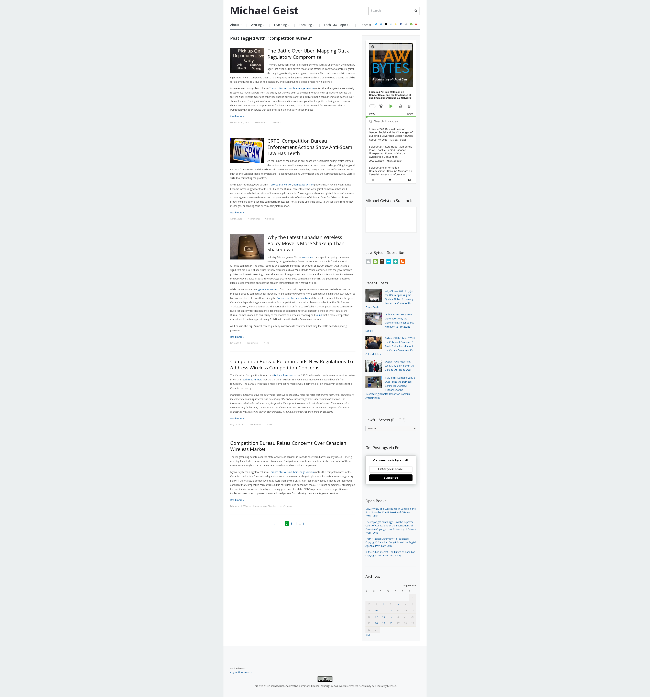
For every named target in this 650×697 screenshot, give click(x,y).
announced (308, 257)
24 (376, 623)
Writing (256, 25)
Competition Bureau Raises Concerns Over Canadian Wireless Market (288, 446)
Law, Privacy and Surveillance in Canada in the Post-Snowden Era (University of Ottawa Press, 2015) (390, 512)
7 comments (254, 218)
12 (390, 610)
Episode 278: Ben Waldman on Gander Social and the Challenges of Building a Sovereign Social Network (391, 133)
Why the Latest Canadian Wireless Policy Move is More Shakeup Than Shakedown (305, 243)
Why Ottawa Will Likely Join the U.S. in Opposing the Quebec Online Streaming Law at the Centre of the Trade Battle (389, 299)
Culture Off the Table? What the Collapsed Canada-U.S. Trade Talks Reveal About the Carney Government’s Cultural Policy (390, 346)
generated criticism (268, 289)
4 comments (252, 342)
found (319, 315)
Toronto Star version (280, 88)
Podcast (365, 25)
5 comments (260, 122)
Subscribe (391, 477)
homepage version (303, 88)
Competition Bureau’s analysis (293, 298)
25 (383, 623)
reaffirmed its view (252, 379)
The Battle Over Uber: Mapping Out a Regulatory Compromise (308, 53)
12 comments (254, 424)
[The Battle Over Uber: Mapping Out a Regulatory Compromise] (247, 60)
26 (390, 623)
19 (390, 616)
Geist (264, 10)
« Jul (367, 634)
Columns (276, 122)
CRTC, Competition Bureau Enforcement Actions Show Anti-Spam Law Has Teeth (309, 147)
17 (376, 616)
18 (383, 616)
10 (376, 610)
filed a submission (283, 375)
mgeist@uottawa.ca (241, 672)
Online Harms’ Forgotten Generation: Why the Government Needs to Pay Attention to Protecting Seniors (389, 322)
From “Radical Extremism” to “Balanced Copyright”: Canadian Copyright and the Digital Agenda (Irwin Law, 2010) (390, 542)
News (266, 342)
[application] (391, 78)
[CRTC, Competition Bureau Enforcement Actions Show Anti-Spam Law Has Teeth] (247, 150)
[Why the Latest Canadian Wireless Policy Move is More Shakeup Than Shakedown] (247, 246)
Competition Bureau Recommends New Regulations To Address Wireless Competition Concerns (291, 364)
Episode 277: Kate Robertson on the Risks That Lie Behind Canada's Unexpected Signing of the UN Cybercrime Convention (390, 151)
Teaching (280, 25)
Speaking (305, 25)
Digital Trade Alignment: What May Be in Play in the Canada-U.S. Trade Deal (399, 365)
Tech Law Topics (336, 25)
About (234, 25)
